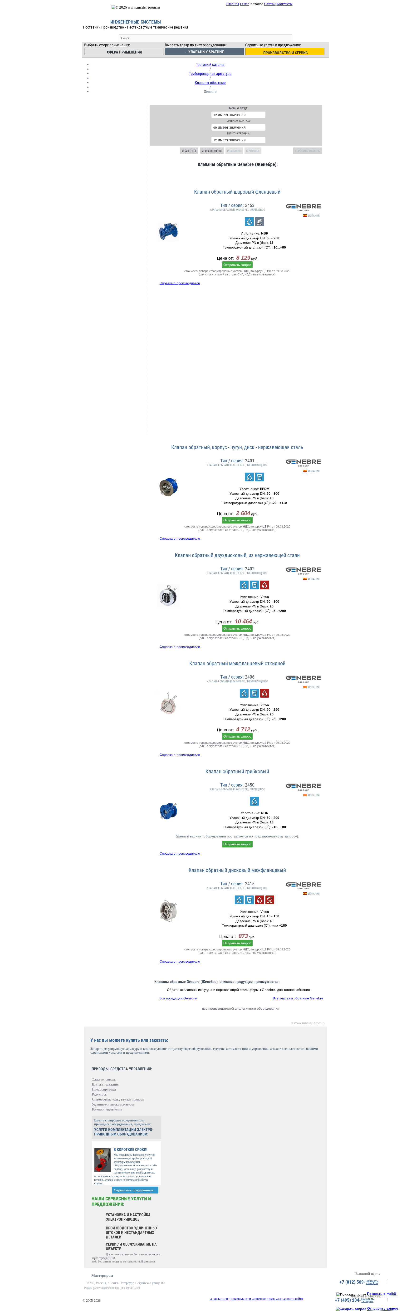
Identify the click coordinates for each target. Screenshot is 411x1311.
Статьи (270, 4)
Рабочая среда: (238, 108)
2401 (249, 461)
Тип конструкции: (238, 133)
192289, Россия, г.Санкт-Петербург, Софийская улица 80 (124, 1283)
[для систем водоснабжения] (249, 221)
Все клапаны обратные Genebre (298, 998)
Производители (240, 1299)
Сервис (257, 1299)
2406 (249, 677)
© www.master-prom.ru (308, 1023)
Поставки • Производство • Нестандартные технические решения (135, 27)
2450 (249, 785)
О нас (244, 4)
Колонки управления (107, 1109)
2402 (249, 569)
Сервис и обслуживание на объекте (131, 1246)
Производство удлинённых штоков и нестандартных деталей (131, 1232)
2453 (249, 205)
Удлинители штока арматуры (113, 1104)
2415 (249, 883)
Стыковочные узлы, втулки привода (118, 1099)
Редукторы (99, 1094)
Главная (232, 4)
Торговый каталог (210, 64)
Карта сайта (294, 1299)
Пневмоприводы (104, 1089)
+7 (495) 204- (348, 1300)
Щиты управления (105, 1084)
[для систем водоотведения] (259, 221)
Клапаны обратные (210, 82)
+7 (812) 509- (352, 1282)
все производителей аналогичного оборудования (240, 1008)
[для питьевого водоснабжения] (259, 477)
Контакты (285, 4)
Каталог (223, 1299)
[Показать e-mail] (351, 1294)
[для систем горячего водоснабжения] (264, 585)
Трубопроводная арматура (210, 73)
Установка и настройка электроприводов (128, 1217)
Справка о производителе (180, 283)
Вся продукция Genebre (178, 998)
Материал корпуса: (238, 120)
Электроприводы (104, 1079)
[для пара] (269, 900)
